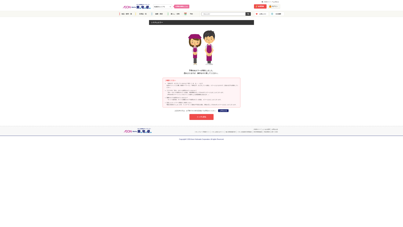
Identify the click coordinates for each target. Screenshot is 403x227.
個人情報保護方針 (231, 132)
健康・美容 (159, 14)
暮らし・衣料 (175, 14)
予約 (191, 14)
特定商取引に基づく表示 (271, 132)
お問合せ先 (223, 111)
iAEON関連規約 (257, 132)
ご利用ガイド (267, 2)
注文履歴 (278, 14)
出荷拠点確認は (181, 6)
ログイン (275, 6)
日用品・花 (143, 14)
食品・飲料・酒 (127, 14)
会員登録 (261, 6)
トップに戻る (201, 117)
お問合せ (276, 2)
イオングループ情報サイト (202, 132)
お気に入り (262, 14)
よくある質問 (266, 129)
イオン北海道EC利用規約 (244, 132)
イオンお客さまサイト (217, 132)
